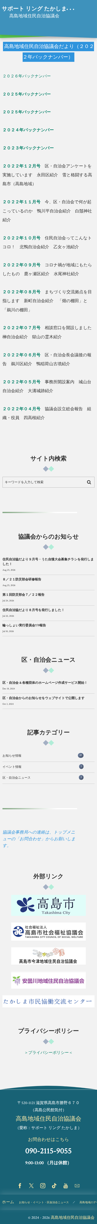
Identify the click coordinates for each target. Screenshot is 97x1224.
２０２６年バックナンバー (26, 76)
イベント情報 (42, 767)
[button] (84, 6)
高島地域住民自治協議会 (48, 1119)
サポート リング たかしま (34, 9)
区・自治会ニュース (42, 778)
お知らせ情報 (42, 756)
